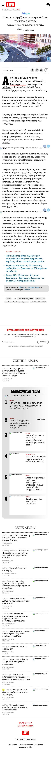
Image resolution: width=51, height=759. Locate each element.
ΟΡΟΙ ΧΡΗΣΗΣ (12, 346)
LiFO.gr (22, 287)
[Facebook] (44, 58)
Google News (33, 287)
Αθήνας (6, 87)
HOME (4, 9)
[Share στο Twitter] (48, 146)
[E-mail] (41, 70)
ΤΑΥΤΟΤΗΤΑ (25, 723)
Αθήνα (18, 9)
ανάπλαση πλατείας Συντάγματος (16, 302)
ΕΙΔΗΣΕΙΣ (11, 9)
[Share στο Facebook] (44, 146)
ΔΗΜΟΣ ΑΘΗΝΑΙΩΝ (38, 302)
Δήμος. (6, 143)
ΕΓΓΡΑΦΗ (43, 342)
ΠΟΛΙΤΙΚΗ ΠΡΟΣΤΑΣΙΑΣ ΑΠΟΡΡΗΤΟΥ (31, 346)
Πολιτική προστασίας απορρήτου (31, 744)
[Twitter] (48, 58)
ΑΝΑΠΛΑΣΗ (40, 298)
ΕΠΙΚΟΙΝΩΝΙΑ (26, 726)
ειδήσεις (27, 290)
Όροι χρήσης (12, 744)
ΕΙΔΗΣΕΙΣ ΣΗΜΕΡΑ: (13, 251)
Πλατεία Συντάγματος (25, 298)
